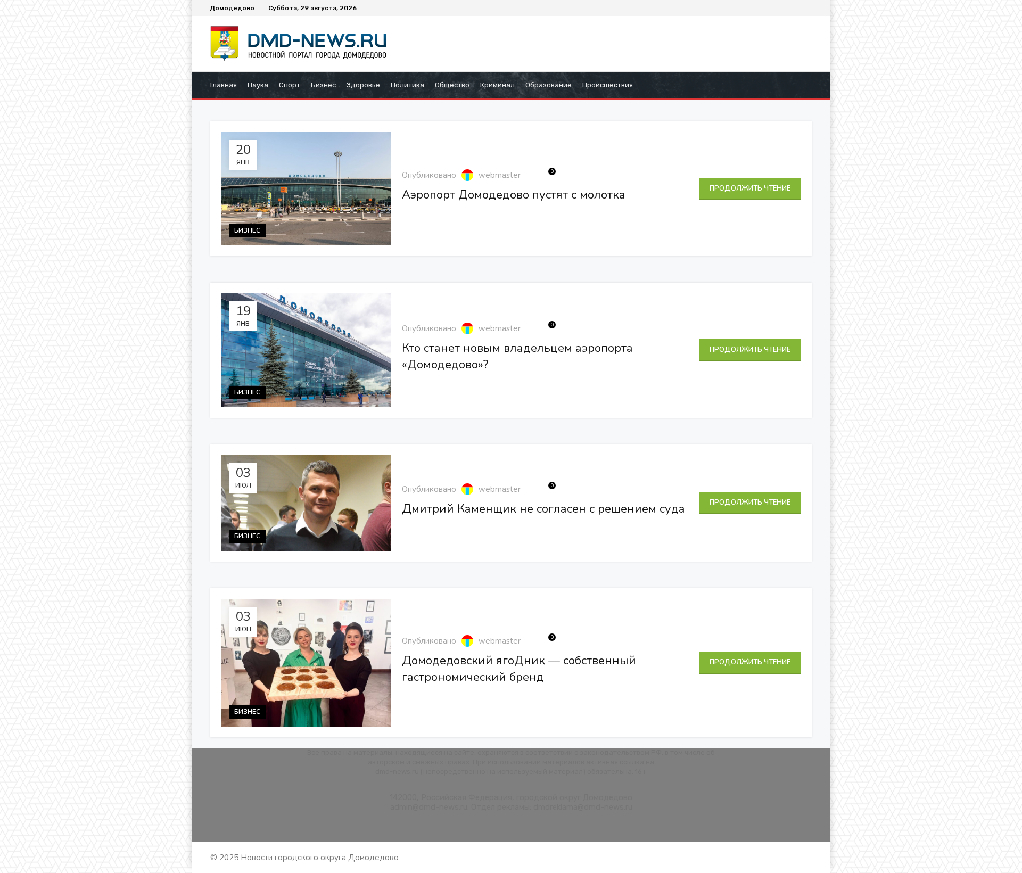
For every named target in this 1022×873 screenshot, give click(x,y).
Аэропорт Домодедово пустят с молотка (513, 195)
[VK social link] (798, 8)
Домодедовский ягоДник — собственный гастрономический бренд (519, 669)
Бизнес (247, 230)
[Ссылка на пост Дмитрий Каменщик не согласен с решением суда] (306, 503)
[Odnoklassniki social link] (789, 8)
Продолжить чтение (750, 188)
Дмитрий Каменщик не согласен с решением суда (543, 509)
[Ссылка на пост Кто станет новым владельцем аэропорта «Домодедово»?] (306, 350)
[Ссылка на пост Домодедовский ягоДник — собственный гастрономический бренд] (306, 663)
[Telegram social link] (807, 8)
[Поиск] (808, 85)
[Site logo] (303, 43)
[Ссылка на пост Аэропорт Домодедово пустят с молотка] (306, 188)
